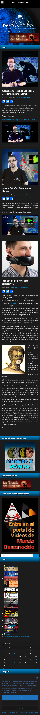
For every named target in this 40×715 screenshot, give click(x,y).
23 (36, 659)
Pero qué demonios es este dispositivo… (15, 282)
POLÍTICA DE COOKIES (8, 712)
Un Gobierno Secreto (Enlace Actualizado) (17, 637)
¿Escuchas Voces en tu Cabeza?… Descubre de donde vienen (18, 92)
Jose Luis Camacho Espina (22, 97)
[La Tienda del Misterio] (24, 38)
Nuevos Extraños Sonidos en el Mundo (17, 189)
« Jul (2, 668)
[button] (37, 678)
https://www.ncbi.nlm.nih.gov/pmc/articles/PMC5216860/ (19, 120)
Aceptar (20, 697)
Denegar (20, 703)
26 (14, 662)
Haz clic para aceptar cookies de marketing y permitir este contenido (20, 132)
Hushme (13, 304)
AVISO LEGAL (34, 712)
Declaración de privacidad (23, 712)
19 (14, 659)
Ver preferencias (20, 708)
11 (9, 656)
